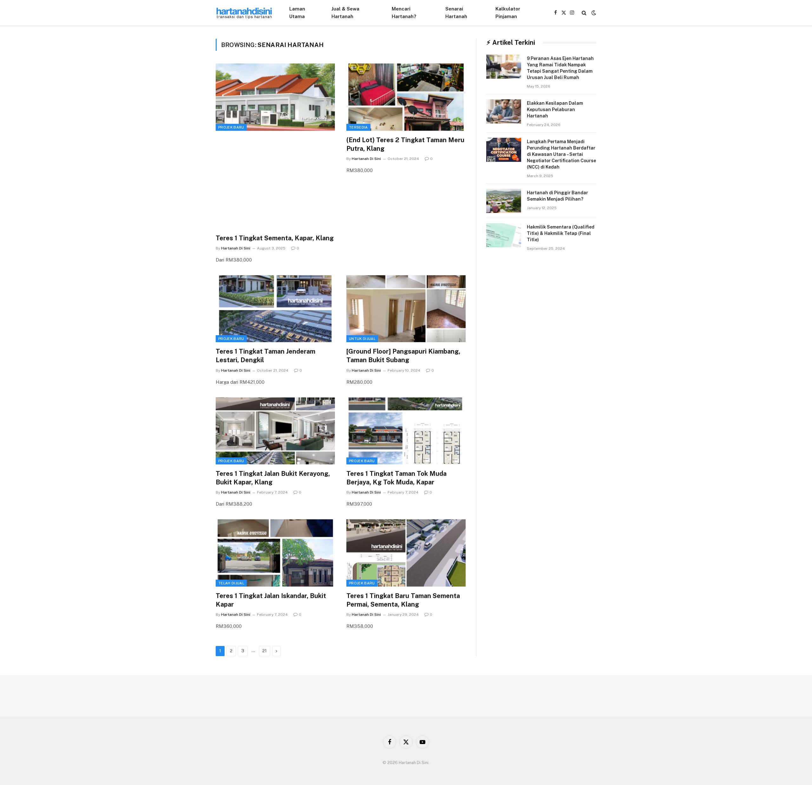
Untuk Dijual (362, 339)
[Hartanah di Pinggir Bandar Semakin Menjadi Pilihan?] (503, 201)
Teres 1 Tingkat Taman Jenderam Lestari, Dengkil (265, 356)
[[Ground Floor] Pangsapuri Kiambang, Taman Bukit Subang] (406, 309)
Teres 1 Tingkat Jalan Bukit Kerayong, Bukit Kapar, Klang (273, 478)
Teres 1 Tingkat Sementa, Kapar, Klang (275, 238)
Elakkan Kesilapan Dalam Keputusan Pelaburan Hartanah (555, 109)
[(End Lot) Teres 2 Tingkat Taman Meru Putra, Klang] (406, 97)
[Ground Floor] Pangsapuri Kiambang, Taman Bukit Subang (403, 356)
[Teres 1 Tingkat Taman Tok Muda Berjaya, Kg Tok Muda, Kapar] (406, 431)
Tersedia (358, 127)
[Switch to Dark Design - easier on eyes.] (593, 12)
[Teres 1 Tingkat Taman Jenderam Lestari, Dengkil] (275, 309)
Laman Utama (297, 12)
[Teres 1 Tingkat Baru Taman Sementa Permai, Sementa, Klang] (406, 553)
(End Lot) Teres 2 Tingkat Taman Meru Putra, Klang (405, 144)
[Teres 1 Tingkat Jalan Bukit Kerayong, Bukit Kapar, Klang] (275, 431)
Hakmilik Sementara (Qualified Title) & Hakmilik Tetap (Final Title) (560, 233)
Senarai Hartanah (456, 12)
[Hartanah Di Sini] (244, 12)
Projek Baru (231, 127)
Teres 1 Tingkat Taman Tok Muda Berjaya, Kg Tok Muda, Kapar (396, 478)
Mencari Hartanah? (404, 12)
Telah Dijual (231, 583)
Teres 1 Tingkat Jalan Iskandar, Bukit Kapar (271, 600)
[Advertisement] (275, 183)
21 (264, 651)
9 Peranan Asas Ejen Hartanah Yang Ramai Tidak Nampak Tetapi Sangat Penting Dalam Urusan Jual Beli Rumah (560, 68)
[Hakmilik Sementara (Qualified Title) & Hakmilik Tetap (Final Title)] (503, 235)
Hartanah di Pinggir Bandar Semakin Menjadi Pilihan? (557, 196)
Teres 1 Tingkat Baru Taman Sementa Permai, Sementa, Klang (403, 600)
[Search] (584, 13)
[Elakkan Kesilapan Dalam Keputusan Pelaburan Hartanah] (503, 111)
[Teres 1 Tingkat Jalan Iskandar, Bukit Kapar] (275, 553)
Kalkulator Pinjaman (507, 12)
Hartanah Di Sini (235, 248)
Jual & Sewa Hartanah (345, 12)
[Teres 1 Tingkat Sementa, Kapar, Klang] (275, 97)
